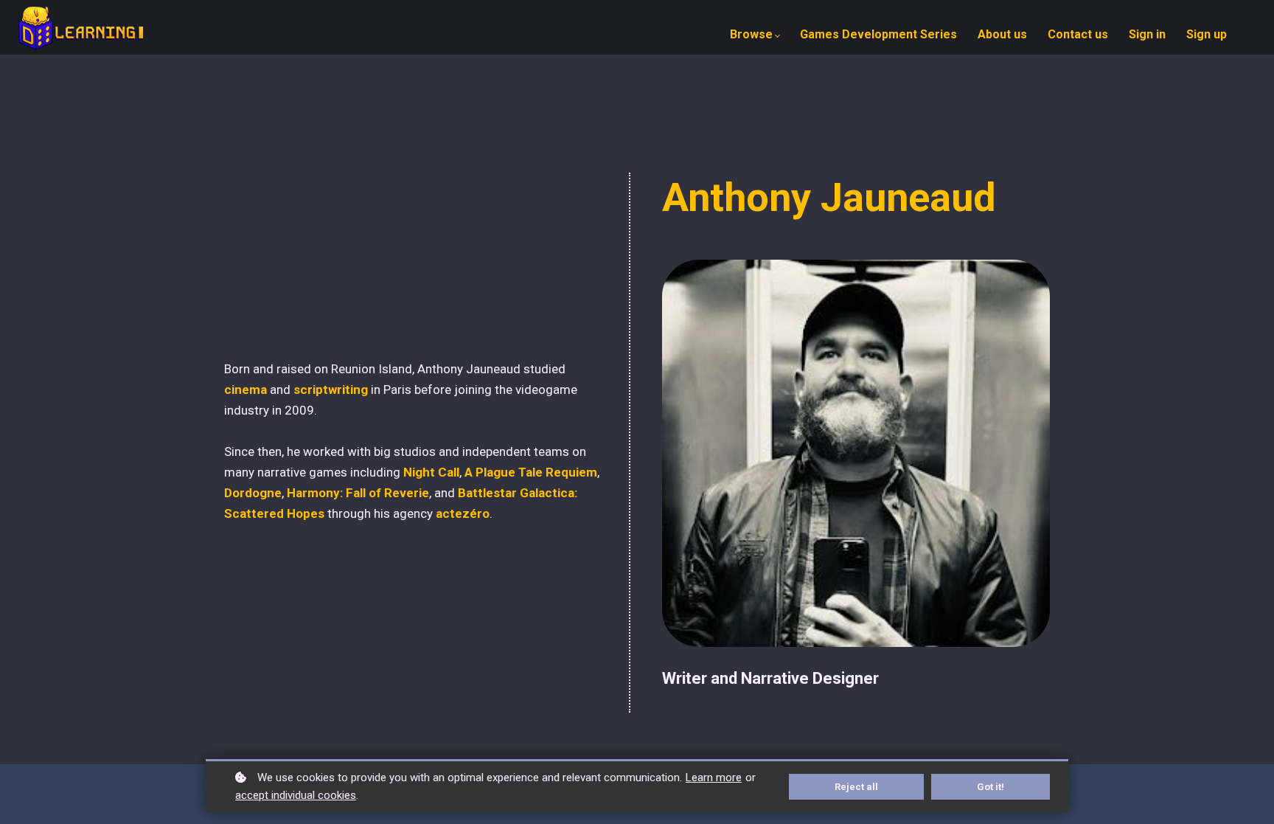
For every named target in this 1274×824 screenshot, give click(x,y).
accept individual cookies (295, 795)
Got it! (990, 786)
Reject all (856, 786)
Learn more (714, 777)
